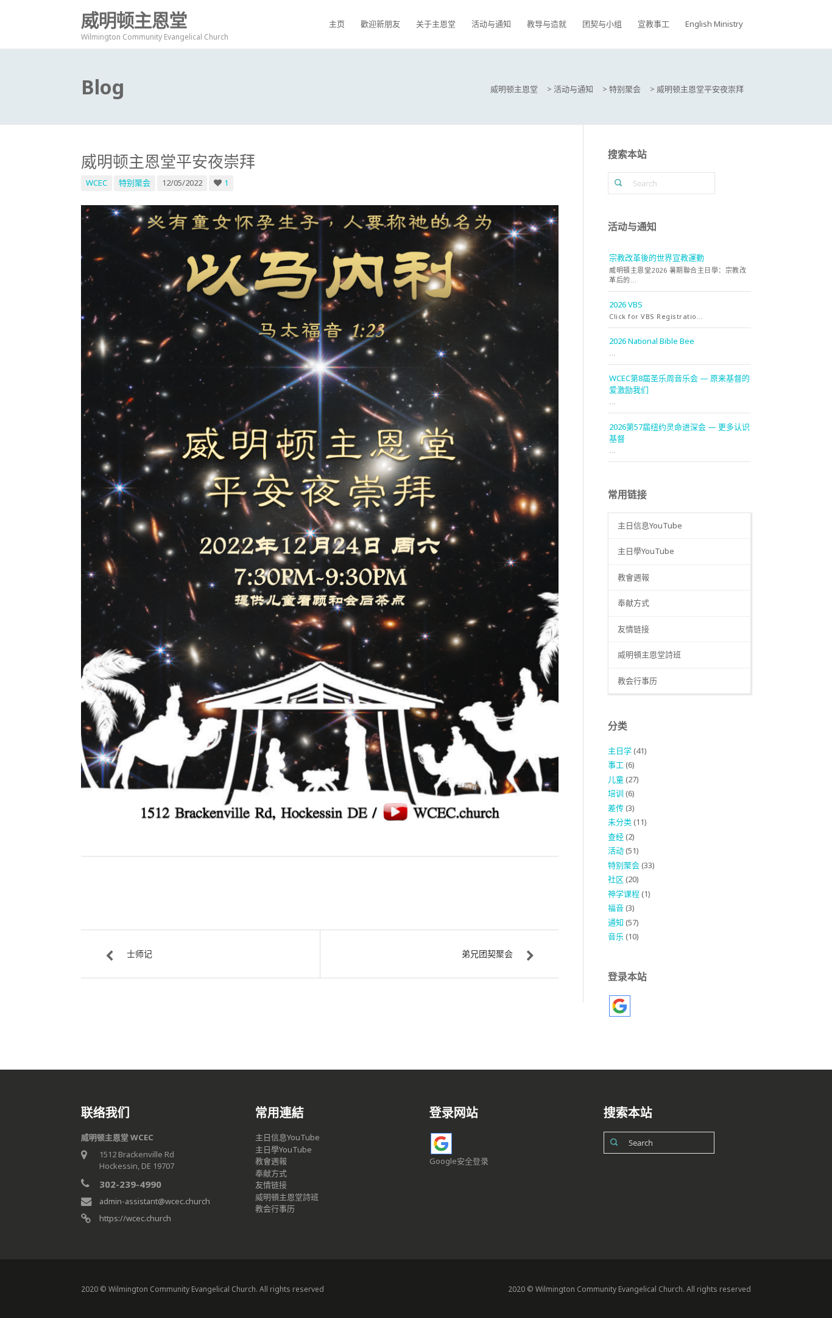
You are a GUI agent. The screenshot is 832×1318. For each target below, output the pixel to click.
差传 (616, 807)
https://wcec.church (135, 1218)
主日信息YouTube (650, 525)
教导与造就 (546, 23)
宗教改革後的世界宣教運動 (656, 257)
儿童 (616, 779)
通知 (616, 922)
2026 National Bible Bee (651, 340)
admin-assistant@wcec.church (154, 1201)
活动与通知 (491, 23)
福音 (616, 907)
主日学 (620, 750)
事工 (616, 764)
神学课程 (624, 893)
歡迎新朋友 (380, 23)
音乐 (616, 936)
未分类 (620, 821)
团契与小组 (602, 23)
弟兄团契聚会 (487, 953)
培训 (616, 793)
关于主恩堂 (436, 23)
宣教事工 (653, 23)
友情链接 (633, 628)
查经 (616, 836)
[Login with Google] (619, 1006)
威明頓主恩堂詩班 (649, 654)
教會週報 (633, 577)
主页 (337, 23)
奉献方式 (633, 602)
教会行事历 (637, 680)
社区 (616, 879)
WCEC (96, 182)
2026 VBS (626, 304)
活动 (616, 850)
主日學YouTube (646, 550)
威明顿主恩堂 (134, 19)
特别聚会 (134, 182)
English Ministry (714, 23)
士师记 (139, 953)
